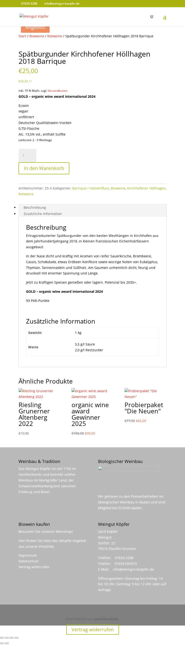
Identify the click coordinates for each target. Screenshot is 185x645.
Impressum (28, 555)
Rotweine (54, 36)
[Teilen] (11, 637)
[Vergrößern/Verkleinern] (2, 637)
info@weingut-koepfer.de (133, 569)
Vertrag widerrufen (34, 567)
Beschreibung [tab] (35, 207)
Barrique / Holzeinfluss (90, 188)
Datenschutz (29, 561)
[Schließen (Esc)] (16, 637)
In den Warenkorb (44, 168)
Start (22, 36)
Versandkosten (58, 91)
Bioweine (36, 36)
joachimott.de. (107, 619)
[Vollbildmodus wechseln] (7, 637)
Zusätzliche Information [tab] (43, 213)
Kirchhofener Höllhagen (146, 188)
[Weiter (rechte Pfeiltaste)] (7, 643)
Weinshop (64, 531)
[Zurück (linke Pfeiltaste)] (2, 643)
